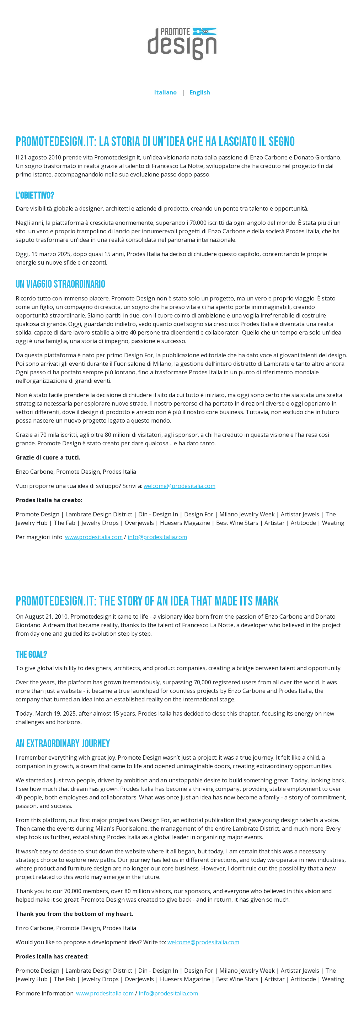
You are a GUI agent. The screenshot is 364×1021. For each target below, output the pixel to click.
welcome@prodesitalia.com (179, 486)
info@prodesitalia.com (157, 537)
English (200, 92)
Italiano (165, 92)
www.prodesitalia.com (94, 537)
